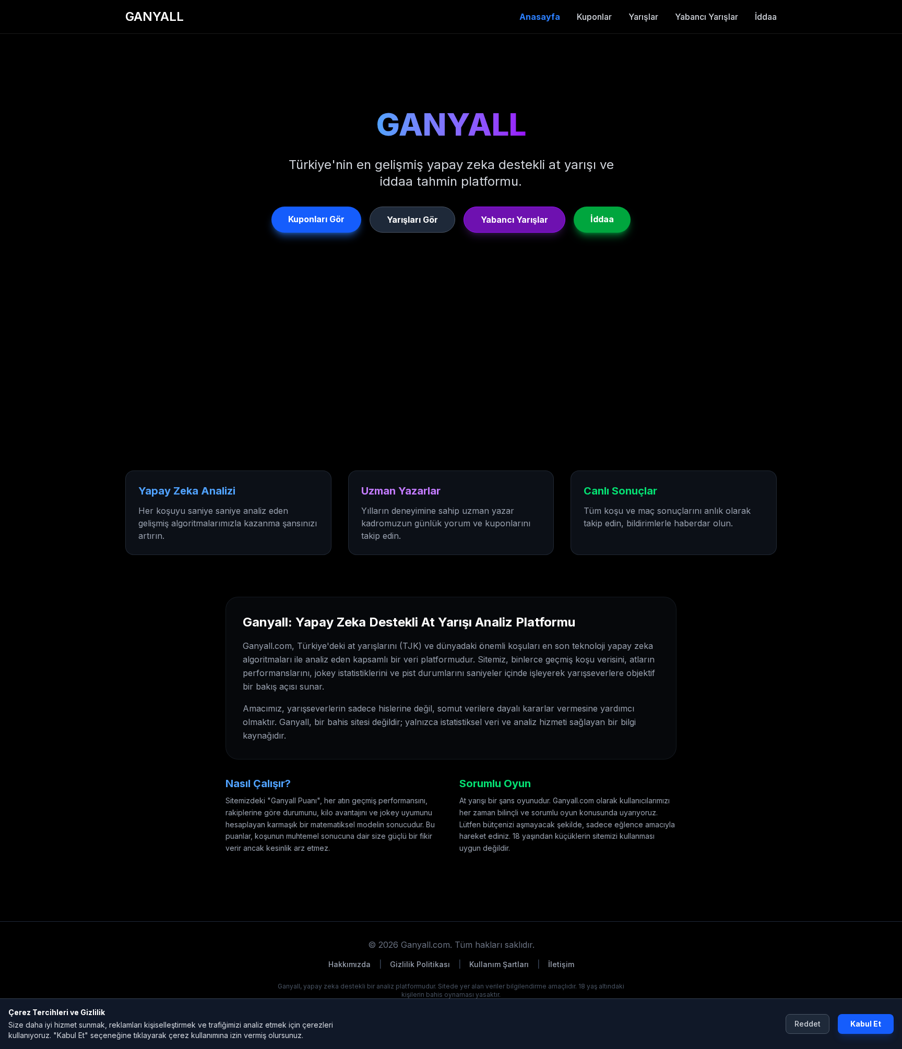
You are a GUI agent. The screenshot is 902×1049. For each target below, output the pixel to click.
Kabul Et (865, 1023)
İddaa (766, 16)
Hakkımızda (349, 964)
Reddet (807, 1023)
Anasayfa (539, 16)
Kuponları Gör (316, 219)
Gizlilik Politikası (420, 964)
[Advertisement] (430, 385)
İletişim (561, 964)
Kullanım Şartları (499, 964)
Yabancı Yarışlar (706, 16)
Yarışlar (643, 16)
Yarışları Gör (412, 219)
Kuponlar (594, 16)
